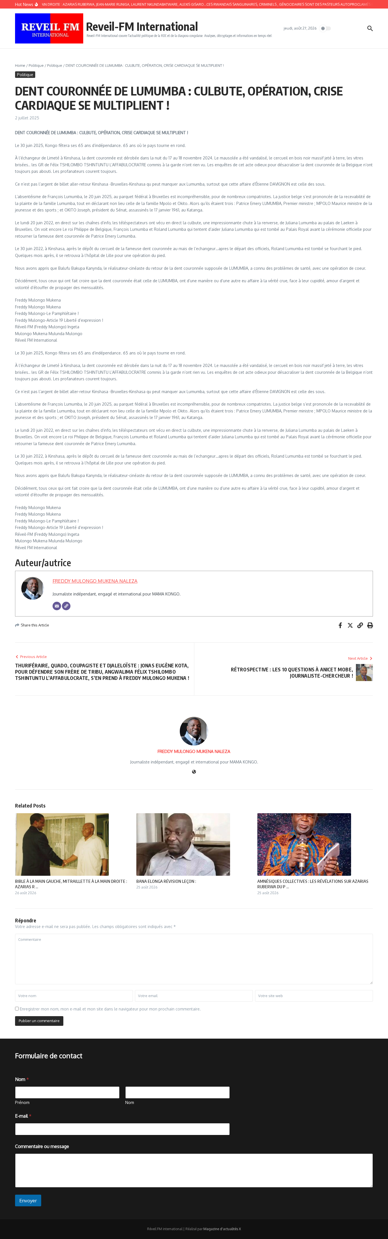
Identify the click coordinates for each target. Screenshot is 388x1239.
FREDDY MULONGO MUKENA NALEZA (95, 581)
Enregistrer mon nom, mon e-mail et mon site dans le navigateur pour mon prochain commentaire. (110, 1008)
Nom (129, 1102)
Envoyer (28, 1200)
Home (20, 65)
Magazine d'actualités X (222, 1229)
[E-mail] (57, 606)
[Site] (66, 606)
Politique (36, 65)
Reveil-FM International (142, 26)
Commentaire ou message (42, 1146)
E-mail (23, 1116)
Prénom (22, 1102)
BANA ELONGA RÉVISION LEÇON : (166, 881)
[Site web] (194, 772)
